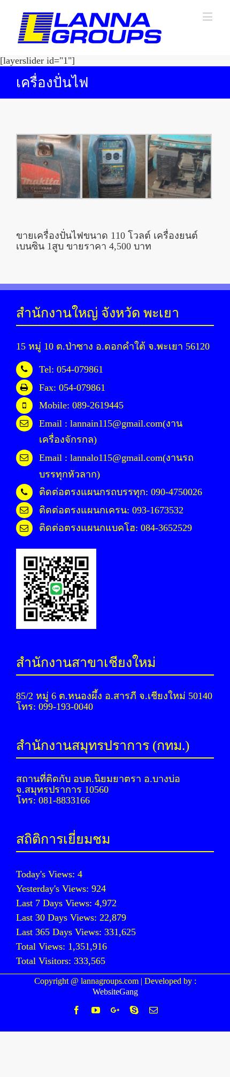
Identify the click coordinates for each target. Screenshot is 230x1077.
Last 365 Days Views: (60, 932)
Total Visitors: (45, 960)
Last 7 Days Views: (55, 903)
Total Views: (42, 946)
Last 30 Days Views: (57, 917)
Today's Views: (47, 874)
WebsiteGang (115, 991)
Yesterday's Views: (53, 888)
